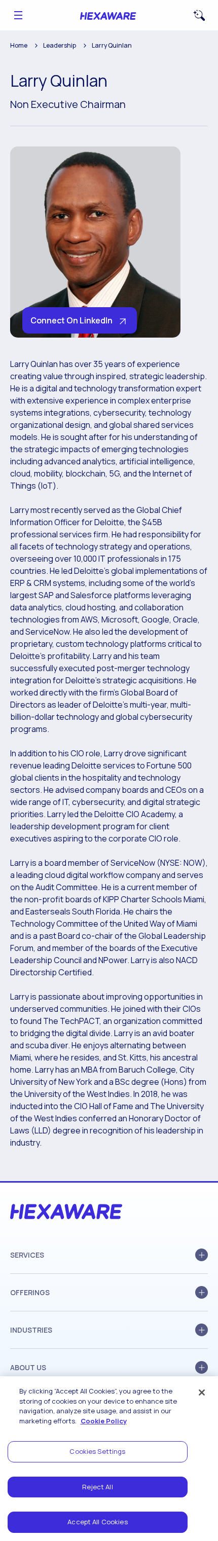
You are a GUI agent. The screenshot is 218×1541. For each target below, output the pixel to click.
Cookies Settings (97, 1451)
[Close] (202, 1392)
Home (18, 45)
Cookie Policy (104, 1420)
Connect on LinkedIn (71, 320)
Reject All (97, 1486)
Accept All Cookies (97, 1521)
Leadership (59, 45)
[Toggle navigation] (18, 15)
